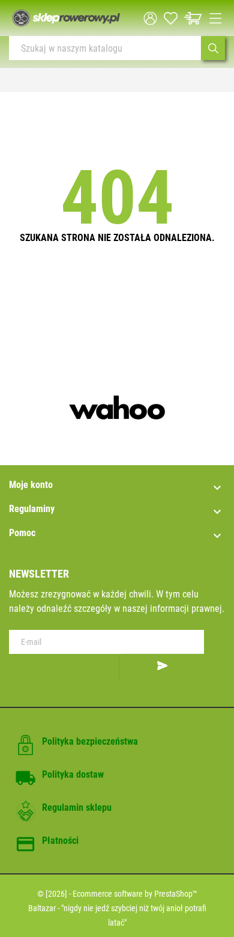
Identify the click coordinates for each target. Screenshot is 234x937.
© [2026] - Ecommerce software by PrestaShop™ (117, 894)
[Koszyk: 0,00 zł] (193, 18)
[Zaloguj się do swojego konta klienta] (150, 18)
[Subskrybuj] (162, 666)
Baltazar (42, 908)
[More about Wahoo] (117, 407)
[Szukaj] (213, 48)
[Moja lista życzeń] (170, 18)
